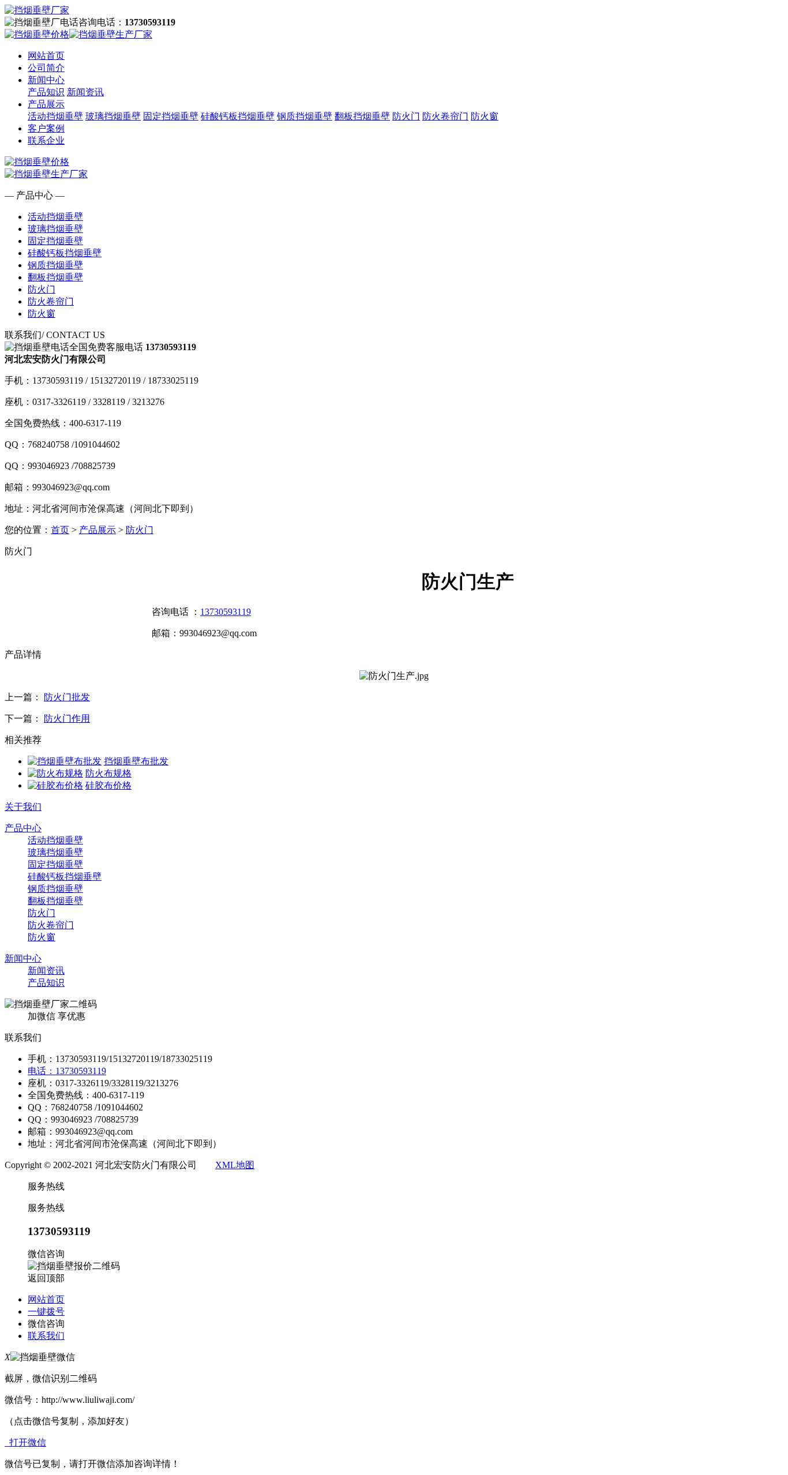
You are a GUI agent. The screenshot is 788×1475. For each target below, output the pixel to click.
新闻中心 (46, 80)
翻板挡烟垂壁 (362, 116)
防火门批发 (67, 697)
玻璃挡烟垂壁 (113, 116)
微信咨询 (46, 1323)
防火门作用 (67, 718)
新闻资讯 (85, 92)
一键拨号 (46, 1311)
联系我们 (46, 1336)
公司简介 (46, 68)
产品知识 (46, 92)
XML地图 (234, 1165)
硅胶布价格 (108, 785)
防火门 (406, 116)
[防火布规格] (55, 773)
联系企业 (46, 140)
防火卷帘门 (445, 116)
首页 (60, 530)
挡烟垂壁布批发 (136, 761)
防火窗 (484, 116)
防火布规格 (108, 773)
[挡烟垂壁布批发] (65, 761)
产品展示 (46, 104)
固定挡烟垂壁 (170, 116)
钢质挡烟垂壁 (304, 116)
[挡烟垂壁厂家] (37, 10)
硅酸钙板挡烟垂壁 (238, 116)
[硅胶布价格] (55, 785)
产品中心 (23, 828)
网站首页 (46, 56)
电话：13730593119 (67, 1071)
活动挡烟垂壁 (55, 116)
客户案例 (46, 128)
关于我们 (23, 807)
